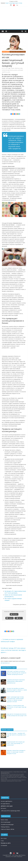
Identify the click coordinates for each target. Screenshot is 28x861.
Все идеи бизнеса (5, 803)
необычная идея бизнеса (7, 70)
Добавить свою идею (7, 806)
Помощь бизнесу (5, 827)
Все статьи (3, 838)
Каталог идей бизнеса (6, 801)
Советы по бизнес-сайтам (7, 829)
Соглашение (4, 845)
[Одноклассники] (13, 114)
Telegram (10, 618)
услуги (8, 72)
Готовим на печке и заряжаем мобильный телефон (12, 640)
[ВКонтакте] (11, 114)
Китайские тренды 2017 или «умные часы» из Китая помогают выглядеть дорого (13, 650)
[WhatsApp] (17, 114)
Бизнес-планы (4, 819)
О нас (2, 840)
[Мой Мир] (14, 114)
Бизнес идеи (5, 51)
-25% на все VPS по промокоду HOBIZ (10, 810)
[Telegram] (19, 114)
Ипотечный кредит (5, 822)
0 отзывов (12, 68)
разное (15, 70)
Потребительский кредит (7, 824)
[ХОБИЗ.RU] (3, 31)
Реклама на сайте (6, 843)
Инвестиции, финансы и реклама (17, 51)
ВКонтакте (15, 614)
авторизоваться (5, 663)
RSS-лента (3, 808)
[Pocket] (16, 114)
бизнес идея (19, 68)
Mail (19, 618)
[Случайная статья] (25, 31)
